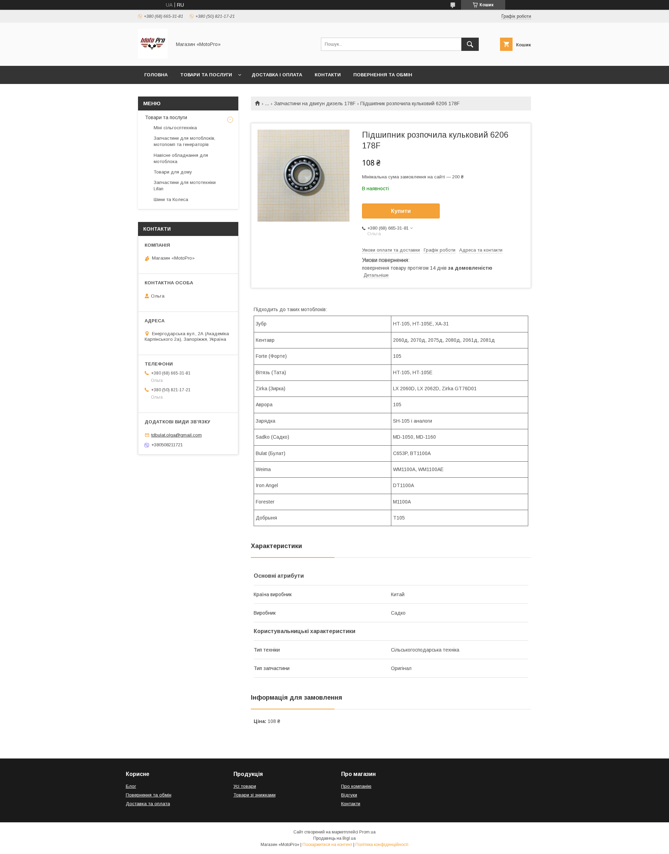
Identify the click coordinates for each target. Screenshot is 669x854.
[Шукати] (470, 44)
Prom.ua (367, 832)
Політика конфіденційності (381, 844)
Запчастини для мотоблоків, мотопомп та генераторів (184, 141)
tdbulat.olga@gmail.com (176, 435)
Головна (156, 74)
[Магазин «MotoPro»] (153, 57)
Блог (131, 786)
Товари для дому (173, 172)
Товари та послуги (206, 74)
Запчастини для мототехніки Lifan (185, 185)
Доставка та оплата (148, 803)
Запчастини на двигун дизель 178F (314, 103)
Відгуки (349, 795)
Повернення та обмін (382, 74)
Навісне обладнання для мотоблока (181, 158)
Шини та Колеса (171, 199)
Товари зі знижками (254, 795)
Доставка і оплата (277, 74)
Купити (401, 211)
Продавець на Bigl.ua (334, 838)
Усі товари (244, 786)
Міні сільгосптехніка (175, 127)
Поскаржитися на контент (327, 844)
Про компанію (356, 786)
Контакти (328, 74)
